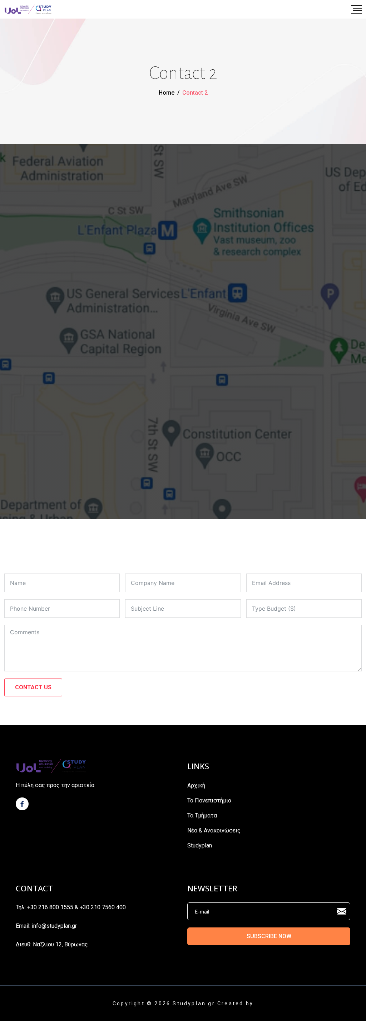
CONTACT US (33, 687)
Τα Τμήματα (202, 815)
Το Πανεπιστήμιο (209, 800)
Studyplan (199, 845)
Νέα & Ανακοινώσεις (214, 830)
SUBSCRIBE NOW (269, 936)
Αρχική (196, 785)
